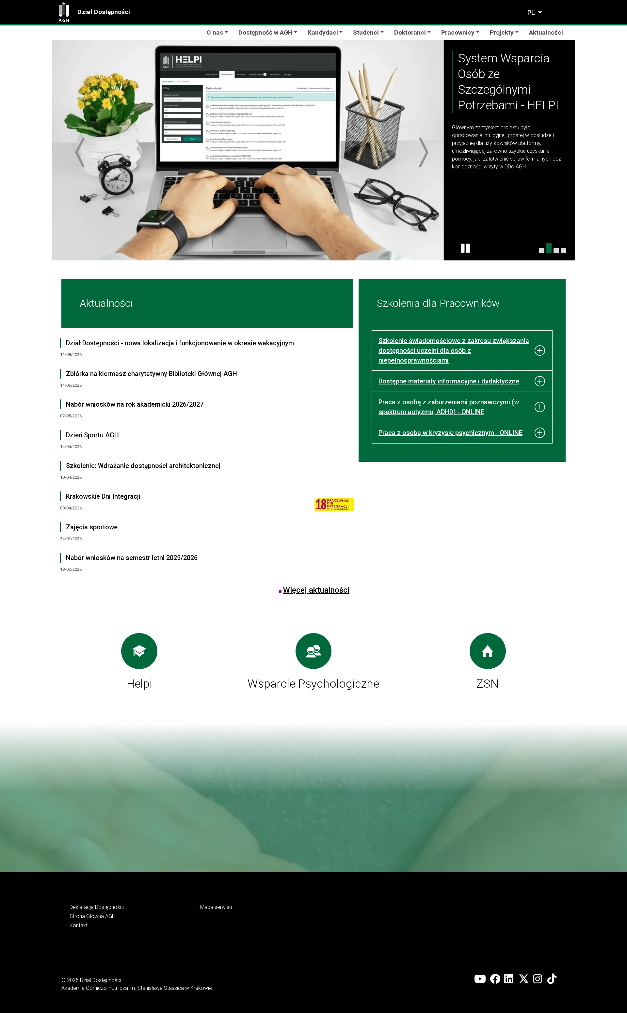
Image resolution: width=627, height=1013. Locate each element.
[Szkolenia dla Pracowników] (563, 251)
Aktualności (546, 32)
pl (532, 13)
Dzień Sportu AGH (92, 435)
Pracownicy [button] (457, 32)
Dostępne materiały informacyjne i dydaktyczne (448, 381)
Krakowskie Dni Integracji (103, 496)
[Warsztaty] (541, 251)
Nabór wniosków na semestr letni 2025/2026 (132, 558)
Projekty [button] (502, 32)
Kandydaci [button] (323, 32)
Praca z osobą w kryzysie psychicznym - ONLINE (450, 433)
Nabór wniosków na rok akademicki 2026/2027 (134, 404)
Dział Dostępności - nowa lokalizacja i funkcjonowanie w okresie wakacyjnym (180, 343)
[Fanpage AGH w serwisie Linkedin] (509, 979)
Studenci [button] (366, 32)
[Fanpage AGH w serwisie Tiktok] (552, 979)
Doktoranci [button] (410, 32)
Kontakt (79, 925)
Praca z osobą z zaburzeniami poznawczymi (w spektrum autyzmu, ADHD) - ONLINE (448, 407)
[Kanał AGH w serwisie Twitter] (524, 979)
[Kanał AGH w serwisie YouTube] (480, 979)
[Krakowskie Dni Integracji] (330, 506)
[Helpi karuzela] (549, 248)
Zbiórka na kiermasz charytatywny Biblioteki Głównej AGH (151, 374)
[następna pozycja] (422, 152)
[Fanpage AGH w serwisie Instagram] (538, 979)
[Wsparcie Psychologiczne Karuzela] (556, 251)
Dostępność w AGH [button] (265, 32)
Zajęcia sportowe (92, 527)
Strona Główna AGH (92, 916)
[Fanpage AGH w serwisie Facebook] (495, 979)
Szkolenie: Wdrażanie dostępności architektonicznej (143, 466)
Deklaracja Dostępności (97, 907)
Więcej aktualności (316, 590)
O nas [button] (214, 32)
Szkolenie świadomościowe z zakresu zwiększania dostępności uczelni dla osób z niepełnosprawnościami (453, 350)
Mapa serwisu (216, 907)
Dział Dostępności (103, 12)
